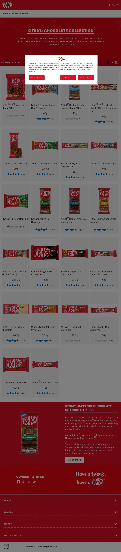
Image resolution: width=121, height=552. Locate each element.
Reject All (68, 77)
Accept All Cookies (86, 77)
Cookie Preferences (36, 77)
